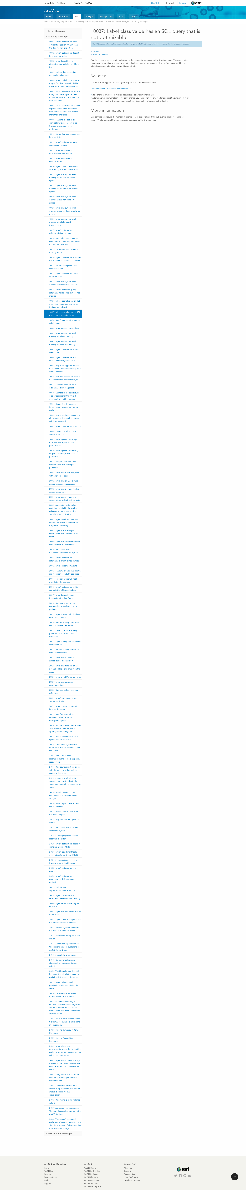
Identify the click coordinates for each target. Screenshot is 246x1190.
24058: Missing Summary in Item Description (63, 1031)
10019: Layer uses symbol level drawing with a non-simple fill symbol (62, 199)
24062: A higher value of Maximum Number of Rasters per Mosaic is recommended (64, 1077)
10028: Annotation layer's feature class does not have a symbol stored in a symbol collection (64, 241)
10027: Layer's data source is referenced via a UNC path (61, 231)
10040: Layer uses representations (64, 328)
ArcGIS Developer (91, 1180)
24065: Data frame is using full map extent (64, 1101)
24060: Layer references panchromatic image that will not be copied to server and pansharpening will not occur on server (65, 1050)
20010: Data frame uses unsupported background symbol (63, 551)
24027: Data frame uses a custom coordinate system (63, 829)
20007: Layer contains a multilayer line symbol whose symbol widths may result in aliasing (64, 522)
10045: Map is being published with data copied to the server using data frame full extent (65, 368)
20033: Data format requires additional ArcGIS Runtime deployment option (61, 717)
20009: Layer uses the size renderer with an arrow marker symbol (64, 543)
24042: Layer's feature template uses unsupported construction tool (65, 921)
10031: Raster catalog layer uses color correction (63, 267)
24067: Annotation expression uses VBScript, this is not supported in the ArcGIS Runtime (65, 1111)
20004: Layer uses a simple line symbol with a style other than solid (64, 498)
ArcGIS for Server (91, 1174)
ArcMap (88, 3)
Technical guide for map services (89, 21)
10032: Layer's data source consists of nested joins (64, 275)
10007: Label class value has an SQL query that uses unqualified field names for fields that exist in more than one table (64, 96)
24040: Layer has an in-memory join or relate (64, 905)
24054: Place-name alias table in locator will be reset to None (63, 995)
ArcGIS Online (90, 1168)
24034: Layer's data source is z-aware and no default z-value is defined (62, 879)
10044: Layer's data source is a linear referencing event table (62, 359)
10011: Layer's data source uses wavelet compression (63, 143)
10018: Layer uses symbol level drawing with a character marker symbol (63, 188)
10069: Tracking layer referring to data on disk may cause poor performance (63, 442)
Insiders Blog (129, 1174)
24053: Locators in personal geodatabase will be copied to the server (63, 985)
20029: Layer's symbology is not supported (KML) (62, 699)
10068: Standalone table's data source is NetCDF (62, 433)
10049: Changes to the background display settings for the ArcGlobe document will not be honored (64, 396)
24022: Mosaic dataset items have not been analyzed (63, 813)
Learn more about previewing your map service (111, 88)
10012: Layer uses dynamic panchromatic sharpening (60, 151)
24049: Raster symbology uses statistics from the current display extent (63, 963)
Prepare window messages (117, 21)
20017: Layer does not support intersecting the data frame (62, 596)
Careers (127, 1171)
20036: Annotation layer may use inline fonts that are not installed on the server (64, 747)
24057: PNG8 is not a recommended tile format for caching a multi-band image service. (64, 1021)
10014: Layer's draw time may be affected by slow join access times (63, 168)
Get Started (63, 16)
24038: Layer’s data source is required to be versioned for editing (64, 897)
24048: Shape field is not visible (62, 955)
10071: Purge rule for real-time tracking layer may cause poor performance (62, 464)
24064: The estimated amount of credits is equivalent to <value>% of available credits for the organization (64, 1090)
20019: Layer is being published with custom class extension (65, 616)
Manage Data (106, 16)
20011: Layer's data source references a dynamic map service (64, 559)
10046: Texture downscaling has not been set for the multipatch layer (64, 378)
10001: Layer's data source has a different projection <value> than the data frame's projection (63, 44)
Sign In (172, 3)
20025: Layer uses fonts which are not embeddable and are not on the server (64, 669)
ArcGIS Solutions (91, 1183)
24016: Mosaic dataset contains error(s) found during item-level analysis (63, 795)
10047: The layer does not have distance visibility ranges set (62, 386)
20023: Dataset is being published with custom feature (64, 651)
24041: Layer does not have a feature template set (65, 913)
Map (77, 16)
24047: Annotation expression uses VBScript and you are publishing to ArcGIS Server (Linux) (64, 947)
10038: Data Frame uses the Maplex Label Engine (64, 321)
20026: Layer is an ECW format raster (65, 677)
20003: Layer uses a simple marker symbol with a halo (64, 490)
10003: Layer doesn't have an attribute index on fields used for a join (64, 64)
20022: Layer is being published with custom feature (65, 643)
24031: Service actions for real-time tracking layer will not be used (64, 861)
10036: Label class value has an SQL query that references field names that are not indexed (64, 304)
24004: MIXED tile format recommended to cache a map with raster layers (64, 758)
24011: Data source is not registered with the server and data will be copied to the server (64, 770)
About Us (128, 1168)
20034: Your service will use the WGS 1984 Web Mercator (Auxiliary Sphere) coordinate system (65, 728)
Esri (196, 3)
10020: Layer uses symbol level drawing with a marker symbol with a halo (64, 211)
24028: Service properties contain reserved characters (63, 837)
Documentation (50, 1177)
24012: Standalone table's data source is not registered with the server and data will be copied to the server (65, 782)
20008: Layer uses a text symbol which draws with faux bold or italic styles (64, 533)
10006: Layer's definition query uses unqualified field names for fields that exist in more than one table (64, 83)
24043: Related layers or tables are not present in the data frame (64, 929)
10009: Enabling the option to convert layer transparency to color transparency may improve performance (64, 124)
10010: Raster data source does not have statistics (64, 135)
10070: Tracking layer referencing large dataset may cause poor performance (63, 453)
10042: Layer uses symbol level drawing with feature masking (62, 343)
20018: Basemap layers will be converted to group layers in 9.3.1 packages (63, 606)
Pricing (47, 1180)
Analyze (89, 16)
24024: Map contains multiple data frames (64, 821)
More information (100, 54)
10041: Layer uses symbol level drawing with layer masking (62, 334)
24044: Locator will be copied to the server (64, 937)
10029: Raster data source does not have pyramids (64, 251)
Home (48, 16)
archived (120, 44)
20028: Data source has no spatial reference (63, 691)
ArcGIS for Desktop (92, 1171)
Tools (121, 16)
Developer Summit (132, 1180)
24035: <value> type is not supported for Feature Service (62, 889)
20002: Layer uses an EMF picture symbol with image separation (63, 482)
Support (47, 1183)
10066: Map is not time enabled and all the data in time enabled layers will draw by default (64, 418)
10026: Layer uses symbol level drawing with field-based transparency (62, 222)
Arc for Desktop (54, 2)
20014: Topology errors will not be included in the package (63, 580)
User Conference (131, 1177)
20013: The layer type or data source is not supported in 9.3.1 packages (65, 572)
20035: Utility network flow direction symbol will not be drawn (64, 738)
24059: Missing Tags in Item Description (61, 1039)
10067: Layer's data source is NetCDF (65, 426)
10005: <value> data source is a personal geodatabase (62, 73)
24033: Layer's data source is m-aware (63, 869)
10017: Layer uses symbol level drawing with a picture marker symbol (62, 177)
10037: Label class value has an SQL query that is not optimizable (64, 313)
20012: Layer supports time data (63, 566)
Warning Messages (140, 21)
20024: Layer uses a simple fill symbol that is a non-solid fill (62, 659)
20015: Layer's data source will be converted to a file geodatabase (63, 588)
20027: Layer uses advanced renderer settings (61, 683)
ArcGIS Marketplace (92, 1186)
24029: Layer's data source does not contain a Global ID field (64, 845)
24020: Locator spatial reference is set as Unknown (64, 805)
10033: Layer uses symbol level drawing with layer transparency (63, 283)
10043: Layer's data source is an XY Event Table (64, 351)
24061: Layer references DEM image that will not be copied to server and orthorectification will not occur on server (64, 1065)
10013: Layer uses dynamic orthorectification (60, 160)
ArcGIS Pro (79, 3)
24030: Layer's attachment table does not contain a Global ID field (63, 853)
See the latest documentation (178, 44)
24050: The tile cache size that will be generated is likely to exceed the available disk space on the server (64, 974)
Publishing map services (61, 21)
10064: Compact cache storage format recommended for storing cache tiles (63, 407)
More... (134, 16)
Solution (96, 51)
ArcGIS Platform (91, 1177)
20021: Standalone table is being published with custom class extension (63, 633)
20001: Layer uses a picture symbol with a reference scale (64, 474)
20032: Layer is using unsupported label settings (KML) (64, 707)
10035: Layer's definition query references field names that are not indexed (64, 292)
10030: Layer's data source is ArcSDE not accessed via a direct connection (65, 259)
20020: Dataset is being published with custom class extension (64, 624)
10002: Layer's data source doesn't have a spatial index (64, 54)
